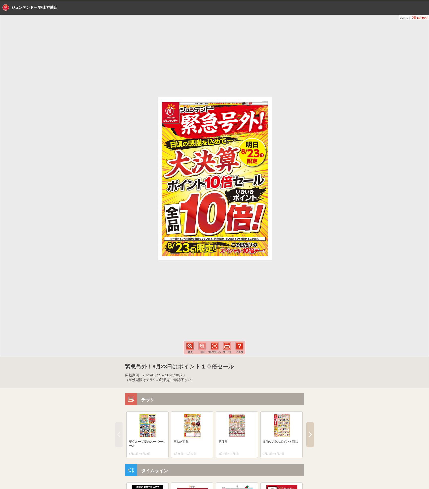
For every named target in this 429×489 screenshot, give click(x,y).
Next (310, 434)
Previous (119, 434)
